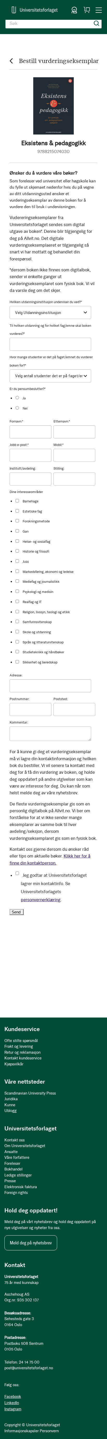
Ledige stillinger (18, 1175)
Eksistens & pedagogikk (53, 143)
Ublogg (10, 1110)
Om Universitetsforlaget (24, 1145)
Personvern (49, 1431)
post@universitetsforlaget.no (28, 1368)
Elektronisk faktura (20, 1187)
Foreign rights (16, 1192)
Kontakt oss (14, 1140)
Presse (10, 1181)
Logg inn (74, 10)
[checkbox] (55, 403)
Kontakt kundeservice (23, 1058)
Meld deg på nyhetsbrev (31, 1243)
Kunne (9, 1105)
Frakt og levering (18, 1046)
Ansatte (11, 1151)
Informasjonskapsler (21, 1431)
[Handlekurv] (87, 10)
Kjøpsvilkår (13, 1064)
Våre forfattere (16, 1157)
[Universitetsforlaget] (34, 10)
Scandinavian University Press (30, 1093)
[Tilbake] (11, 60)
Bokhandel (13, 1169)
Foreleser (12, 1163)
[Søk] (96, 23)
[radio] (55, 398)
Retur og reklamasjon (22, 1052)
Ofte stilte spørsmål (21, 1040)
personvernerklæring (41, 899)
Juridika (11, 1099)
